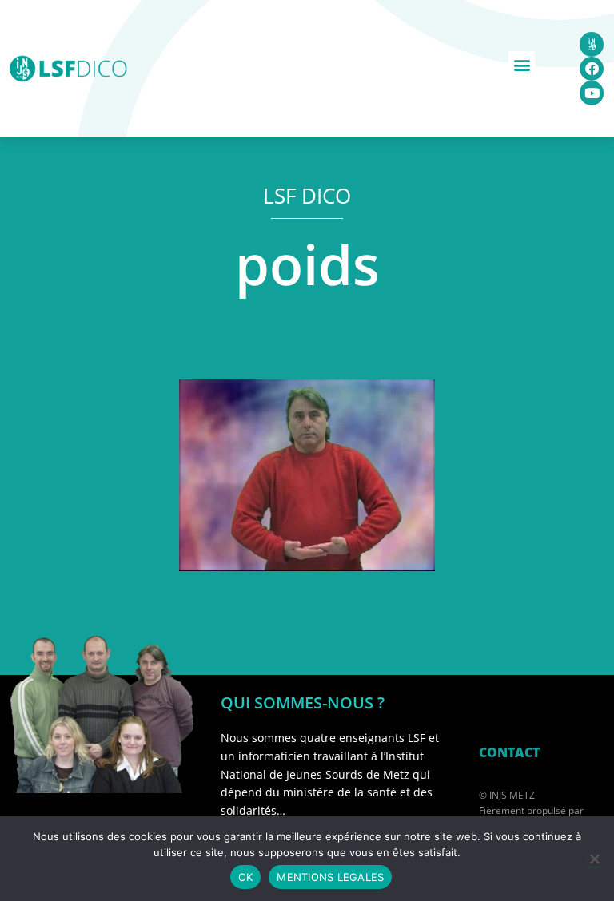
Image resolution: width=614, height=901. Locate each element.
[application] (307, 475)
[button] (521, 64)
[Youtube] (592, 93)
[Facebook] (592, 69)
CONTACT (509, 752)
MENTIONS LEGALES (330, 877)
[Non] (594, 859)
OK (245, 877)
